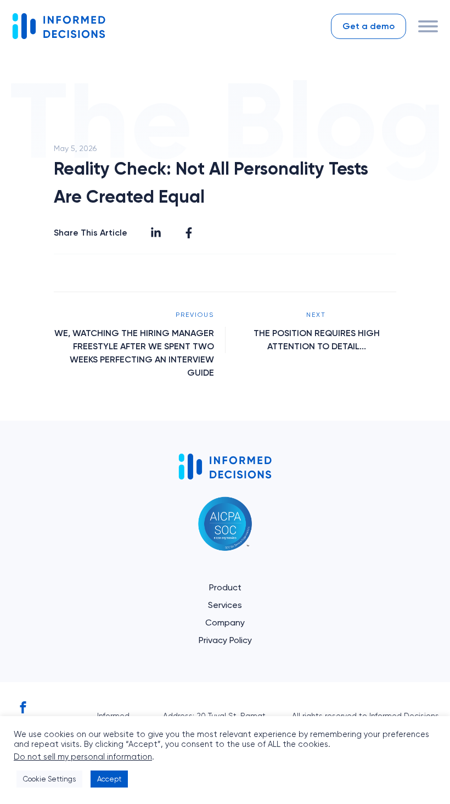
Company (225, 622)
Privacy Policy (225, 640)
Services (225, 605)
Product (225, 587)
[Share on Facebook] (189, 233)
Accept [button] (109, 779)
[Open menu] (428, 26)
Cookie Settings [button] (49, 779)
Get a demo (368, 26)
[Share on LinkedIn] (156, 233)
